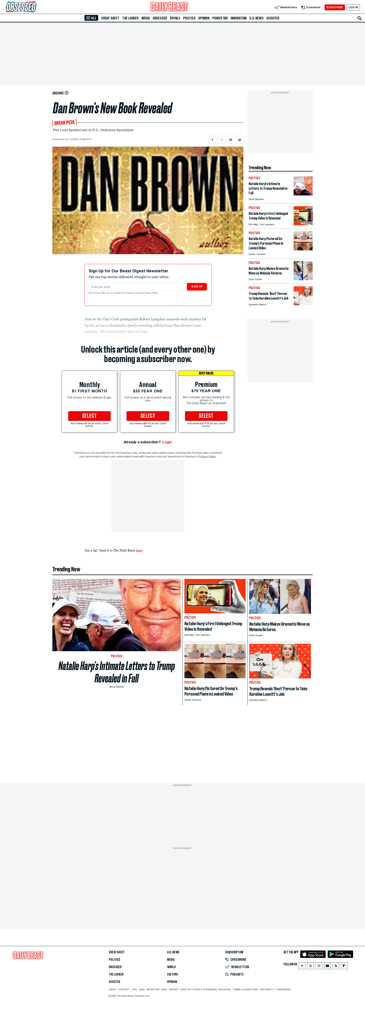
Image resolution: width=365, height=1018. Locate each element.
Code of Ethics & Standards (198, 989)
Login (167, 442)
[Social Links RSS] (335, 966)
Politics (189, 18)
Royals (175, 18)
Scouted (272, 18)
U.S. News (256, 18)
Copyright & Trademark (275, 989)
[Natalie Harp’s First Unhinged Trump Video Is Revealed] (303, 224)
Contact (124, 989)
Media (146, 18)
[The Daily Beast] (169, 7)
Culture (172, 974)
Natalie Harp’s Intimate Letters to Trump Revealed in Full (117, 672)
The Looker (130, 18)
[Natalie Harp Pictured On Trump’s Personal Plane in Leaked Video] (303, 249)
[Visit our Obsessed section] (34, 7)
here (139, 550)
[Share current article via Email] (230, 139)
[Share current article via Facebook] (212, 139)
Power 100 (220, 18)
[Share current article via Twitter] (221, 139)
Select (89, 416)
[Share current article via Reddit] (239, 139)
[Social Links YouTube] (327, 966)
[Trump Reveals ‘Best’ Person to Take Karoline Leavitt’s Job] (303, 304)
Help (164, 989)
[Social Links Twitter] (310, 966)
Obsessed (160, 18)
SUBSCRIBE (335, 7)
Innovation (239, 18)
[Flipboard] (344, 966)
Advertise (153, 989)
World (171, 967)
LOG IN (353, 7)
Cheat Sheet (110, 18)
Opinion (203, 18)
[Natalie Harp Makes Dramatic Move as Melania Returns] (303, 279)
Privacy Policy (151, 293)
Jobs (142, 989)
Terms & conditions (245, 989)
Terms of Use (133, 293)
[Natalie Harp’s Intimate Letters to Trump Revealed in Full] (303, 194)
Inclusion (225, 989)
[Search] (359, 18)
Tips (134, 989)
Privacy (174, 989)
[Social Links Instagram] (319, 966)
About (113, 989)
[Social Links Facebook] (302, 966)
